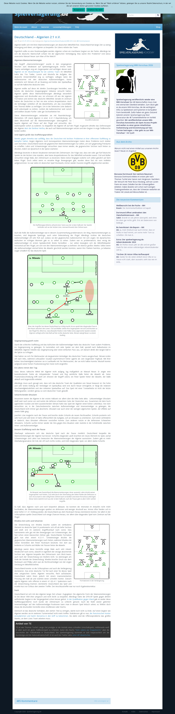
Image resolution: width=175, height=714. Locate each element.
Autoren (45, 27)
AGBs (133, 712)
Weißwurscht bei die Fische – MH (130, 205)
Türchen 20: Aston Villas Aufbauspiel (132, 254)
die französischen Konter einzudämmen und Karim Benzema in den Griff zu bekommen (62, 614)
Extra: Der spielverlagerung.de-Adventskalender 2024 (130, 240)
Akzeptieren (79, 10)
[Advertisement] (62, 667)
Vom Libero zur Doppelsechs (88, 630)
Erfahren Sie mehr (95, 10)
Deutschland (54, 41)
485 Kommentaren (83, 41)
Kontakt (125, 712)
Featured (63, 41)
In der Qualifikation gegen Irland (80, 599)
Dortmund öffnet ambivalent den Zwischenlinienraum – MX (131, 213)
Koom (119, 208)
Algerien (47, 41)
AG (117, 230)
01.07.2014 (26, 41)
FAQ (77, 27)
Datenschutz (143, 712)
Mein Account (20, 27)
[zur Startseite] (41, 14)
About (34, 27)
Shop (158, 27)
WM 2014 (70, 41)
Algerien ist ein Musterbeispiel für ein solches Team (36, 72)
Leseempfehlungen (62, 27)
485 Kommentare (61, 701)
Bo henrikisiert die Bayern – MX (130, 227)
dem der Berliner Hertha (34, 128)
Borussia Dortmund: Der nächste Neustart (133, 174)
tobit (118, 217)
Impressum (156, 712)
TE (18, 41)
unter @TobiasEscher (81, 635)
